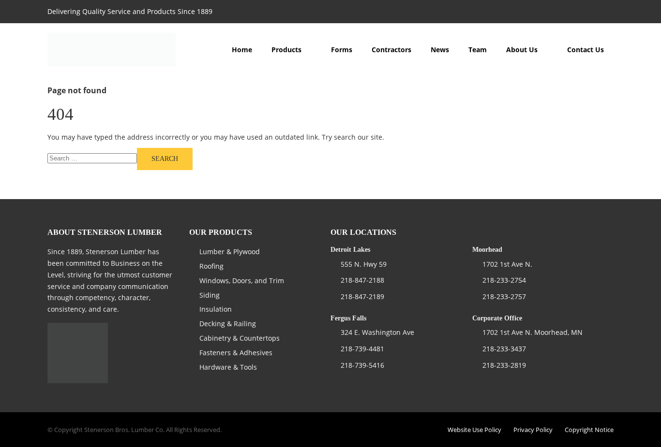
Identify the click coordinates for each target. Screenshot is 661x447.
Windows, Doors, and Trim (241, 280)
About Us (522, 49)
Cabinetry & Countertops (239, 338)
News (440, 49)
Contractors (391, 49)
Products (286, 49)
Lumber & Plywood (229, 251)
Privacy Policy (533, 429)
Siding (209, 295)
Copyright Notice (589, 429)
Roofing (211, 266)
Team (477, 49)
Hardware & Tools (228, 367)
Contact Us (585, 49)
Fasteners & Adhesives (235, 352)
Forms (341, 49)
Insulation (215, 309)
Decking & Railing (227, 323)
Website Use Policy (474, 429)
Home (242, 49)
